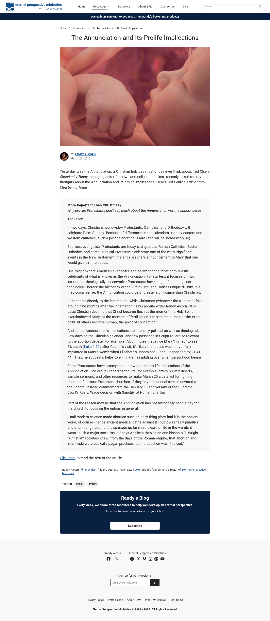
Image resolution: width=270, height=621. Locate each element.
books (137, 469)
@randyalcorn (89, 469)
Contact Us (168, 6)
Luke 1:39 (92, 347)
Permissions (115, 599)
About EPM (145, 6)
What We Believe (155, 599)
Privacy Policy (95, 599)
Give (185, 6)
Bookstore (124, 6)
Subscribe (135, 526)
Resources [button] (99, 6)
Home (81, 6)
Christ (79, 483)
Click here (68, 458)
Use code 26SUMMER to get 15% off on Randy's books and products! (135, 16)
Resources (79, 28)
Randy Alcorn (85, 154)
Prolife (93, 483)
